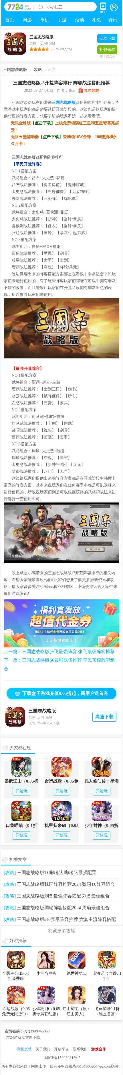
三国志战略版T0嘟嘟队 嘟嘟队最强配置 (56, 872)
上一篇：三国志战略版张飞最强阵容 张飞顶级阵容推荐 (59, 651)
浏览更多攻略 (61, 930)
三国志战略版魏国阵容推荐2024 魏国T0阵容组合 (66, 884)
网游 (27, 19)
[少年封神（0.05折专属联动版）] (102, 810)
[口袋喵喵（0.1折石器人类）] (21, 810)
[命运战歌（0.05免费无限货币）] (61, 766)
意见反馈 (24, 1049)
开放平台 (61, 1049)
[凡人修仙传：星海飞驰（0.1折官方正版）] (102, 766)
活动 (79, 19)
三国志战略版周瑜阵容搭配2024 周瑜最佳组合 (63, 907)
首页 (9, 19)
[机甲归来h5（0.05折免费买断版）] (61, 810)
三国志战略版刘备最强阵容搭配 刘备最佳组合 (63, 895)
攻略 (38, 69)
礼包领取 (107, 50)
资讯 (112, 19)
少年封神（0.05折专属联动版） (101, 825)
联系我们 (80, 1049)
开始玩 (21, 791)
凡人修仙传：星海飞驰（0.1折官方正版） (101, 781)
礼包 (96, 19)
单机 (44, 19)
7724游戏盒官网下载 (23, 1037)
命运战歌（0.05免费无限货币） (61, 781)
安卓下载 (107, 38)
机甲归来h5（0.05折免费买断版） (62, 825)
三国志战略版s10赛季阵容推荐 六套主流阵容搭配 (66, 919)
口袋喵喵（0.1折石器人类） (21, 825)
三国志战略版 (15, 69)
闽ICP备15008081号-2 (62, 1058)
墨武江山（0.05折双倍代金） (21, 781)
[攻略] (10, 872)
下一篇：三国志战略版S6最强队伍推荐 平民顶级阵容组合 (59, 664)
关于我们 (42, 1049)
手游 (62, 19)
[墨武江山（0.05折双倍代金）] (21, 766)
